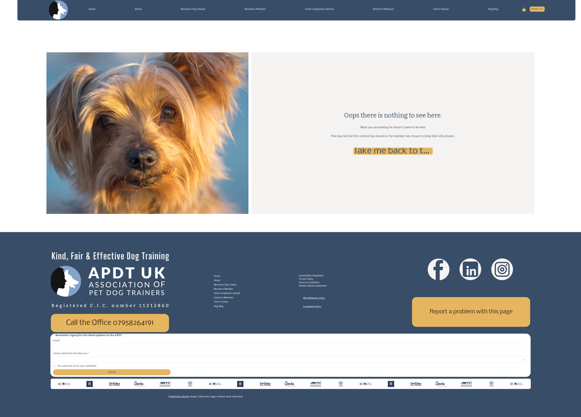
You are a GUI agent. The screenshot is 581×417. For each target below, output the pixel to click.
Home (217, 276)
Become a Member (223, 289)
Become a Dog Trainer (225, 285)
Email (57, 340)
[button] (524, 9)
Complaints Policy (312, 306)
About (217, 280)
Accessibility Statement (311, 276)
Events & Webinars (223, 297)
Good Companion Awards (227, 293)
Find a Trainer (221, 302)
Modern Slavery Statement (313, 286)
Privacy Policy (306, 279)
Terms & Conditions (309, 282)
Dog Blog (218, 306)
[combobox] (290, 360)
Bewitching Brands (179, 396)
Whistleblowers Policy (314, 298)
